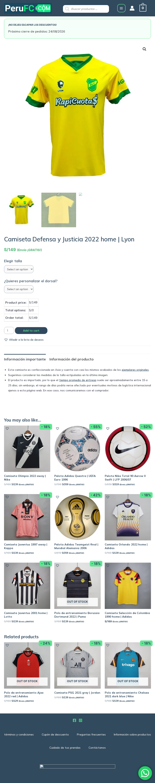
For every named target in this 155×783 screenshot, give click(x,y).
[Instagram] (80, 720)
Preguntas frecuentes (91, 734)
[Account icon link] (132, 8)
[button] (24, 339)
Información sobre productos (132, 734)
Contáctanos (97, 747)
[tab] (25, 359)
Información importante (25, 359)
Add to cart (31, 330)
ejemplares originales (135, 369)
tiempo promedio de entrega (77, 380)
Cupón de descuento (55, 734)
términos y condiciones (19, 734)
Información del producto (71, 359)
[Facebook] (74, 720)
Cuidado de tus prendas (65, 747)
